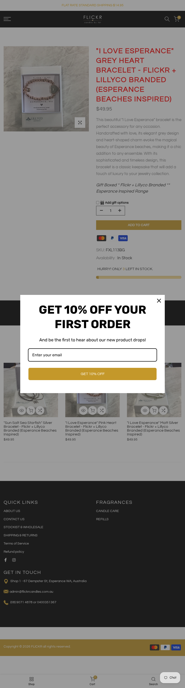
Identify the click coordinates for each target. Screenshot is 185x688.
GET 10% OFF (93, 374)
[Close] (159, 300)
